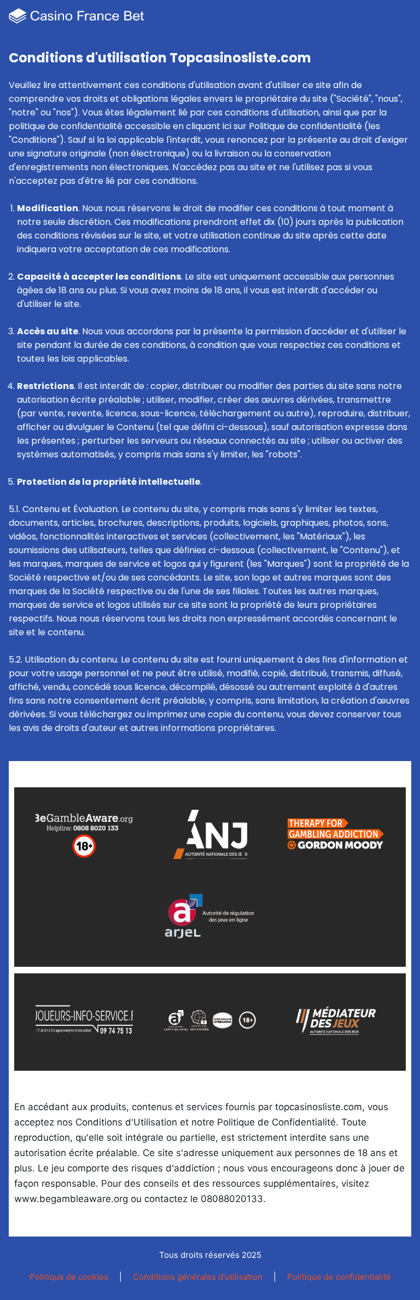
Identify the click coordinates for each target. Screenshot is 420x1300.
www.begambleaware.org (71, 1198)
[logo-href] (79, 18)
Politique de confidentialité (339, 1277)
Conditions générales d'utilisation (197, 1277)
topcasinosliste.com (318, 1106)
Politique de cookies (69, 1277)
